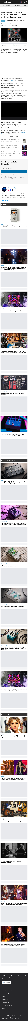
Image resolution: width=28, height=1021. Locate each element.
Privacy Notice (18, 176)
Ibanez (18, 82)
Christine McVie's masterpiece (13, 5)
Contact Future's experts (7, 990)
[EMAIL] (13, 190)
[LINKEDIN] (11, 190)
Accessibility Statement (7, 1005)
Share (4, 45)
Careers (3, 1008)
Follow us (17, 45)
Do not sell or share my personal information (11, 1011)
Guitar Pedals (8, 8)
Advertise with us (5, 1002)
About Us (4, 988)
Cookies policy (5, 999)
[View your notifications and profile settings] (18, 2)
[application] (14, 110)
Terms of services (16, 174)
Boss (12, 80)
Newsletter (24, 45)
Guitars (3, 8)
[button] (1, 2)
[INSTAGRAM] (8, 190)
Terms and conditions (6, 993)
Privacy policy (4, 996)
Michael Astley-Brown (11, 20)
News (3, 20)
